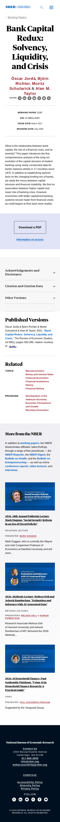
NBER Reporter (14, 454)
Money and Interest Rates (40, 374)
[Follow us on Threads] (33, 799)
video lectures (38, 466)
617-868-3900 (30, 758)
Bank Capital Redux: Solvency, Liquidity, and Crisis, (28, 334)
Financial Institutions (37, 381)
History (29, 385)
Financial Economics (37, 378)
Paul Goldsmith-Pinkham (35, 702)
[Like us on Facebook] (39, 799)
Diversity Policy (30, 785)
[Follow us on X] (14, 799)
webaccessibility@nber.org (30, 764)
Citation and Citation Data (24, 286)
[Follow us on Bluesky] (27, 799)
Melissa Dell (29, 615)
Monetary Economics (37, 410)
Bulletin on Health (16, 458)
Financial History (35, 388)
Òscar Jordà (23, 78)
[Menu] (51, 7)
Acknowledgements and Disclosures (22, 272)
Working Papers (17, 17)
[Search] (41, 7)
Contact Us (30, 748)
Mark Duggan (28, 536)
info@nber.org (30, 761)
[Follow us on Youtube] (46, 799)
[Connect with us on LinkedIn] (20, 799)
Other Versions (15, 298)
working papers (29, 443)
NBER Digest (37, 454)
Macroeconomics (35, 371)
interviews (11, 470)
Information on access (30, 239)
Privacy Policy (30, 788)
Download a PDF (30, 227)
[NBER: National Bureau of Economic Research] (18, 7)
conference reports (16, 466)
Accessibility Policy (30, 782)
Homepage (30, 775)
